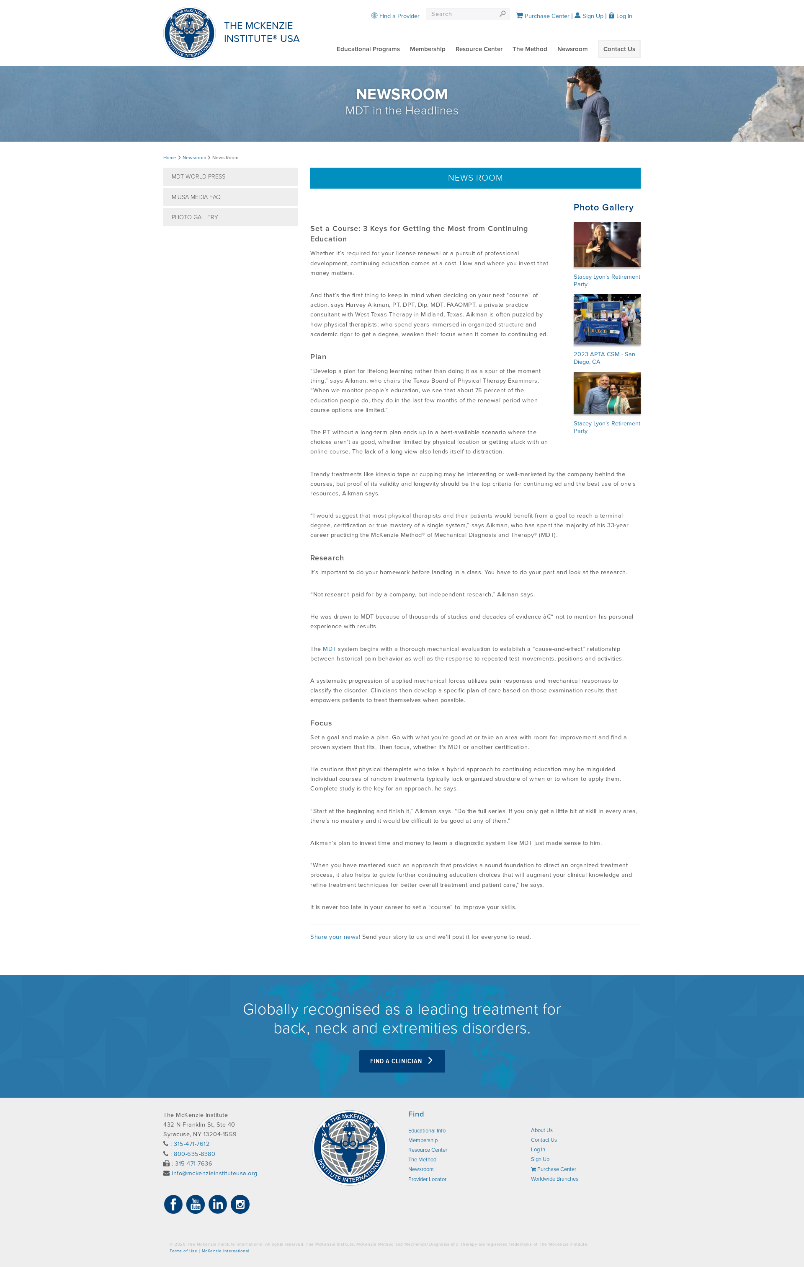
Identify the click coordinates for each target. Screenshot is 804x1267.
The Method (530, 49)
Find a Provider (399, 16)
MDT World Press (198, 176)
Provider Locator (427, 1179)
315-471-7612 (192, 1144)
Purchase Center (546, 16)
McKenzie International (225, 1251)
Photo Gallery (195, 217)
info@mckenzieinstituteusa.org (215, 1173)
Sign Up (592, 16)
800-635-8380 (194, 1154)
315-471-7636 (193, 1163)
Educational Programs (368, 49)
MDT (329, 649)
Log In (623, 16)
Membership (428, 49)
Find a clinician (397, 1061)
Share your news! (335, 937)
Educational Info (427, 1130)
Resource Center (479, 49)
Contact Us (619, 49)
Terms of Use (183, 1251)
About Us (542, 1130)
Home (169, 158)
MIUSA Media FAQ (196, 197)
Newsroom (572, 49)
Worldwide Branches (554, 1179)
